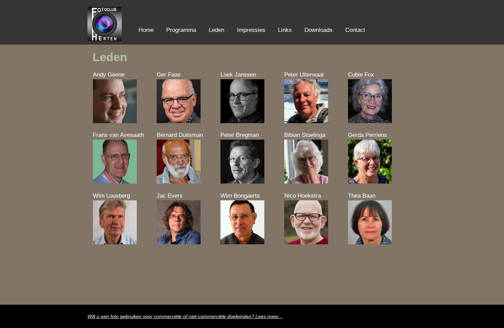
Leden (216, 30)
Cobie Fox (361, 74)
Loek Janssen (238, 74)
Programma (181, 30)
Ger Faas (169, 74)
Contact (355, 30)
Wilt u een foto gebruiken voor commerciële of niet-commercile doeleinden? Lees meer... (185, 316)
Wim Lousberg (111, 195)
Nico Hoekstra (302, 195)
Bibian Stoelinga (304, 135)
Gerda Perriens (367, 135)
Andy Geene (108, 74)
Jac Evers (170, 195)
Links (285, 30)
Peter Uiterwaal (304, 74)
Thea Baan (361, 195)
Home (146, 30)
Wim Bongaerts (240, 195)
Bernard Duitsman (180, 135)
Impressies (251, 30)
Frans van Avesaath (118, 135)
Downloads (318, 30)
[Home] (104, 39)
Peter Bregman (239, 135)
